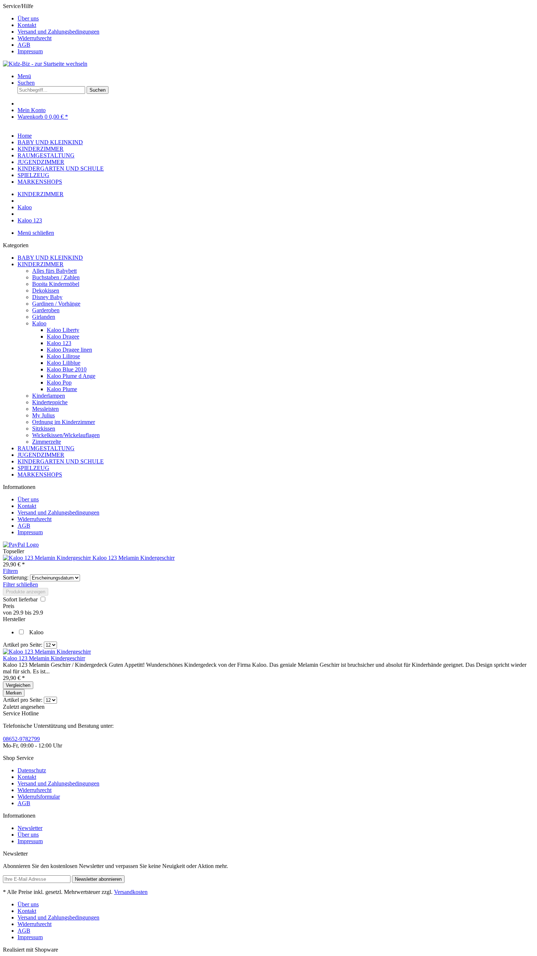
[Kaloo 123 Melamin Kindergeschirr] (47, 558)
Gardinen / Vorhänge (56, 304)
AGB (24, 45)
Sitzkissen (43, 428)
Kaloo (39, 323)
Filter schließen (20, 584)
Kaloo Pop (59, 382)
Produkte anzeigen (25, 591)
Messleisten (45, 409)
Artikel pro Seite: (22, 645)
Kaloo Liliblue (63, 363)
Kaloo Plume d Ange (71, 376)
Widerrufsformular (39, 797)
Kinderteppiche (50, 402)
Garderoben (46, 310)
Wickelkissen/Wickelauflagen (66, 435)
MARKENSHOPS (40, 474)
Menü (24, 76)
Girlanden (43, 317)
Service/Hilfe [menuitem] (51, 28)
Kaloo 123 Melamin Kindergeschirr (133, 558)
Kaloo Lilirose (63, 356)
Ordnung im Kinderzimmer (63, 422)
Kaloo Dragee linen (69, 350)
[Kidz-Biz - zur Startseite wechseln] (45, 64)
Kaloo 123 (59, 343)
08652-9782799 (21, 739)
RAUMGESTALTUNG (46, 448)
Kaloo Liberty (63, 330)
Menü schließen (36, 233)
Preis (8, 606)
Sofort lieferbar (21, 599)
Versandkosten (131, 892)
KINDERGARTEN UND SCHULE (61, 461)
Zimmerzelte (46, 442)
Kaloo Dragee (63, 336)
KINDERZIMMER (41, 264)
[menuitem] (276, 18)
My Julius (43, 415)
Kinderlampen (48, 396)
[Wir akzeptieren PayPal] (21, 545)
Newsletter (30, 828)
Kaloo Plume (62, 389)
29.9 (19, 612)
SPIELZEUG (33, 468)
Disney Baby (47, 297)
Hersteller (14, 619)
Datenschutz (32, 770)
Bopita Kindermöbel (55, 284)
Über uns (28, 18)
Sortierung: (15, 577)
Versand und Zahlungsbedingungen (58, 31)
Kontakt (27, 25)
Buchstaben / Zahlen (56, 277)
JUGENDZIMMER (41, 455)
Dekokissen (45, 290)
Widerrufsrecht (35, 38)
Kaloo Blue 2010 (67, 369)
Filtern (10, 571)
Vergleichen (18, 685)
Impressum (30, 51)
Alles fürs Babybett (54, 271)
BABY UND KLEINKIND (50, 258)
